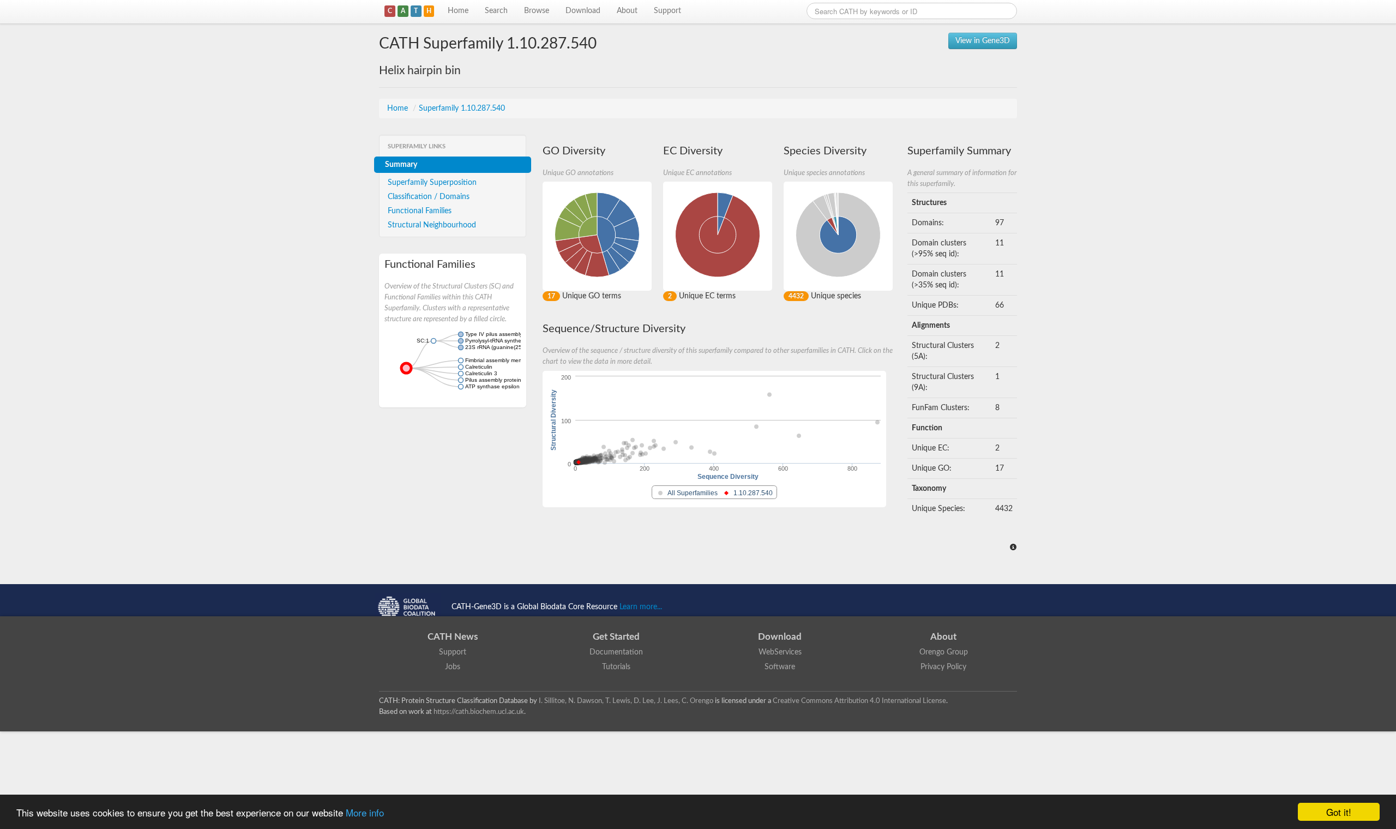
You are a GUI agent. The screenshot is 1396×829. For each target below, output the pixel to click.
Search (496, 11)
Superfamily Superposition (432, 183)
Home (458, 11)
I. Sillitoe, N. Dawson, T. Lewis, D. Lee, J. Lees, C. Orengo (626, 701)
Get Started (616, 636)
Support (667, 11)
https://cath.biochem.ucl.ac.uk (479, 711)
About (627, 11)
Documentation (616, 652)
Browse (536, 11)
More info (365, 812)
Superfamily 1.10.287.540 (462, 108)
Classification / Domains (429, 197)
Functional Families (420, 211)
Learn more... (640, 607)
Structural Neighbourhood (432, 225)
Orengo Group (943, 652)
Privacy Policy (943, 667)
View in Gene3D (982, 41)
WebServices (780, 652)
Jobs (452, 667)
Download (582, 11)
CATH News (453, 636)
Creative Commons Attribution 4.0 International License (859, 701)
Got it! (1338, 812)
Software (780, 667)
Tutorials (616, 667)
